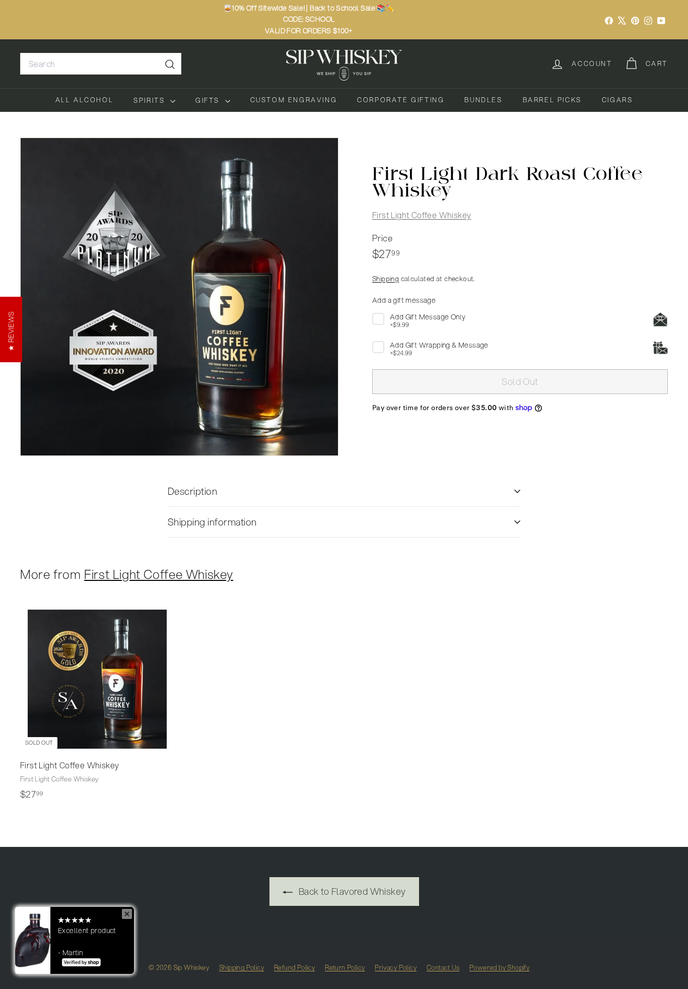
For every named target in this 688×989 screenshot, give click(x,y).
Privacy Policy (396, 967)
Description (192, 491)
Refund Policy (294, 967)
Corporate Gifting (400, 99)
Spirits (150, 100)
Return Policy (345, 967)
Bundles (483, 99)
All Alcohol (84, 99)
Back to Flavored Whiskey (351, 891)
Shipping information (212, 522)
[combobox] (100, 64)
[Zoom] (179, 296)
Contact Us (443, 967)
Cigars (617, 99)
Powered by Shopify (499, 967)
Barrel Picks (552, 99)
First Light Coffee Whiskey (421, 214)
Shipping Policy (241, 967)
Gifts (209, 100)
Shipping (385, 278)
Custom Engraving (293, 99)
